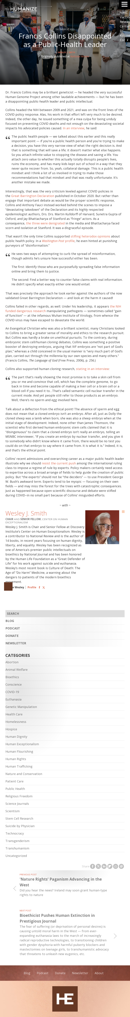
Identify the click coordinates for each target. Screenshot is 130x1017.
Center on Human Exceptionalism (65, 999)
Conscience (13, 684)
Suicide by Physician (20, 826)
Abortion (11, 662)
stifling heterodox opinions (90, 236)
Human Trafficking (18, 766)
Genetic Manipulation (21, 707)
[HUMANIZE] (65, 8)
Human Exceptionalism (22, 744)
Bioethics (12, 677)
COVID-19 (12, 692)
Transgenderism (17, 841)
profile (58, 241)
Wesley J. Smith (66, 52)
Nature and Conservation (23, 774)
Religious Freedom (18, 796)
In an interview (73, 128)
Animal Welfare (16, 670)
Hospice (11, 729)
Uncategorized (16, 856)
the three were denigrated (45, 223)
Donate (12, 636)
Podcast (12, 628)
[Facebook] (39, 587)
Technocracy (14, 833)
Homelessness (15, 722)
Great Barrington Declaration (32, 196)
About (99, 973)
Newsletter (15, 643)
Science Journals (17, 804)
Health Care (14, 714)
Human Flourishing (19, 751)
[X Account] (43, 587)
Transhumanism (17, 848)
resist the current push (59, 463)
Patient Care (14, 781)
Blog (9, 621)
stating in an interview (92, 369)
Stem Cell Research (19, 818)
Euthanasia (13, 699)
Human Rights (15, 759)
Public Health (15, 789)
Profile (32, 587)
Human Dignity (16, 737)
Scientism (12, 811)
